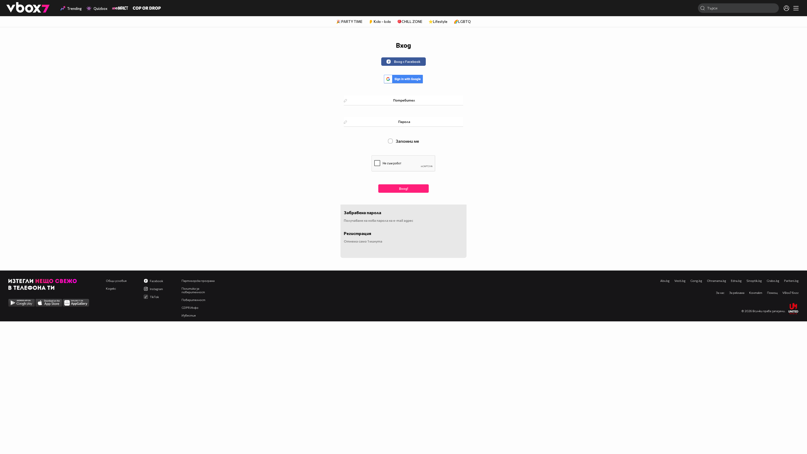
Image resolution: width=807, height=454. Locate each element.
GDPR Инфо (190, 307)
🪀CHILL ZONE (409, 21)
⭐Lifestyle (438, 21)
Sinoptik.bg (754, 280)
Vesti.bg (680, 280)
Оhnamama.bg (716, 280)
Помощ (772, 292)
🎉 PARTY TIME (349, 21)
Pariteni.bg (791, 280)
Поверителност (193, 300)
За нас (720, 292)
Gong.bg (696, 280)
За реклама (736, 292)
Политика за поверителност (193, 290)
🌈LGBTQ (462, 21)
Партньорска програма (198, 280)
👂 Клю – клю (380, 21)
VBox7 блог (790, 292)
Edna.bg (736, 280)
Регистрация (357, 233)
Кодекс (111, 288)
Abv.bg (665, 280)
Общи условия (116, 280)
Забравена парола (362, 212)
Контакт (755, 292)
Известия (189, 315)
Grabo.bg (773, 280)
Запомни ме (407, 141)
